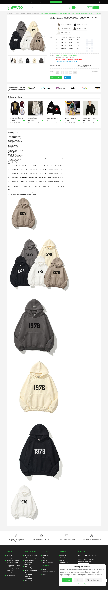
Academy (45, 555)
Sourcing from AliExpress (28, 563)
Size (51, 37)
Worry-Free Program (12, 562)
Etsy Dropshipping (30, 560)
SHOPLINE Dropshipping (28, 577)
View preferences (93, 580)
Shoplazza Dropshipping (28, 573)
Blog (43, 557)
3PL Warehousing (12, 575)
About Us (63, 555)
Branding (52, 71)
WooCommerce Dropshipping (29, 567)
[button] (87, 40)
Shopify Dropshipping (31, 555)
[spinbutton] (89, 40)
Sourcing (9, 555)
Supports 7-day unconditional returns (65, 61)
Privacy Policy (82, 584)
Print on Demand (11, 573)
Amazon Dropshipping (31, 570)
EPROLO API (28, 580)
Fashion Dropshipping (13, 560)
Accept (67, 580)
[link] (10, 13)
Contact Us (63, 557)
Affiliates (44, 569)
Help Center (45, 560)
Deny (78, 580)
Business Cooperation (48, 571)
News (62, 560)
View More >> (96, 97)
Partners (44, 574)
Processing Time (52, 66)
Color (51, 23)
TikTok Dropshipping (30, 557)
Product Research (47, 562)
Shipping (52, 55)
